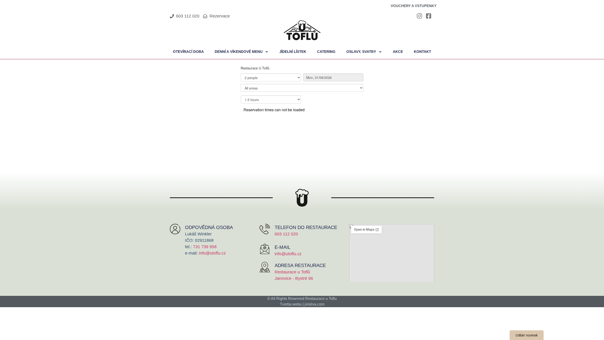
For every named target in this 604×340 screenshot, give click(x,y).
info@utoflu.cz (212, 253)
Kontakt (422, 52)
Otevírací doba (188, 52)
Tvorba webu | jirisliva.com (302, 304)
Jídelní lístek (292, 52)
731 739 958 (204, 246)
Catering (326, 52)
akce (398, 52)
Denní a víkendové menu (239, 52)
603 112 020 (286, 234)
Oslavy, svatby (361, 52)
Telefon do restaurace (306, 227)
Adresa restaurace (300, 265)
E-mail (282, 247)
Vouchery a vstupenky (413, 6)
